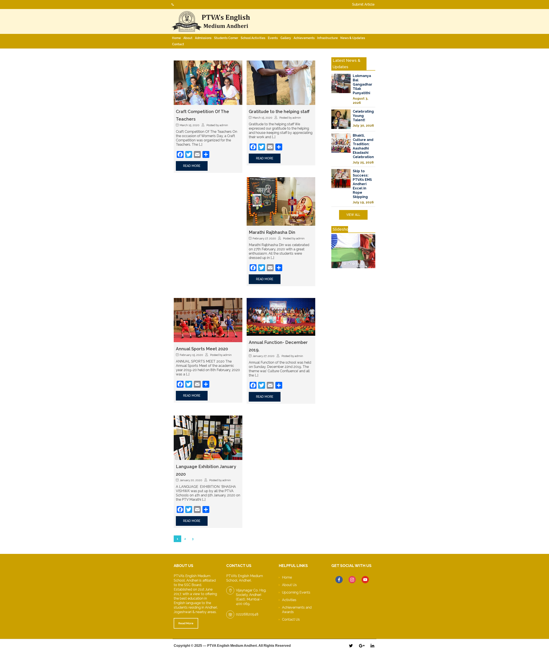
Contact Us (291, 619)
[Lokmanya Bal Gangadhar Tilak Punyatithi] (341, 83)
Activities (289, 600)
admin (224, 125)
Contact (178, 44)
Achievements (304, 38)
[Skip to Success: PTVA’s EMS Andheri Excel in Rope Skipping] (341, 178)
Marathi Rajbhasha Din (272, 232)
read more (191, 166)
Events (273, 38)
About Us (289, 585)
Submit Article (363, 4)
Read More (185, 623)
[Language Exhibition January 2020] (208, 437)
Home (176, 38)
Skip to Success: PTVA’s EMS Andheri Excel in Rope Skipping (362, 184)
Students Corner (226, 38)
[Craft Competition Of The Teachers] (208, 82)
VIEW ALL (353, 214)
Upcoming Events (296, 592)
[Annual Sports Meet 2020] (208, 320)
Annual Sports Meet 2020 (202, 348)
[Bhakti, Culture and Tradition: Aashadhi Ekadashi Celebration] (341, 143)
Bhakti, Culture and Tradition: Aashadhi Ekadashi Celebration (363, 146)
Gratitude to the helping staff (279, 111)
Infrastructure (327, 38)
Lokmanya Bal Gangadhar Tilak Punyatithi (362, 84)
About (187, 38)
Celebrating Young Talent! (363, 115)
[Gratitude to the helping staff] (281, 82)
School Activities (253, 38)
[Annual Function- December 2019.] (281, 316)
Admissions (203, 38)
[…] (200, 144)
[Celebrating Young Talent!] (341, 119)
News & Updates (352, 38)
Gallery (285, 38)
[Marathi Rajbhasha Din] (281, 201)
